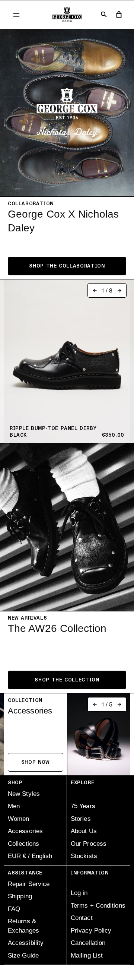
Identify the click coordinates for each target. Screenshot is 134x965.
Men (14, 806)
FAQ (14, 908)
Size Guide (23, 955)
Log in (79, 892)
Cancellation (88, 942)
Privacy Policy (91, 930)
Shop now (35, 762)
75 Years (83, 806)
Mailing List (87, 955)
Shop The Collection (67, 680)
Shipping (20, 896)
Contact (82, 917)
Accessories (25, 831)
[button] (16, 14)
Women (18, 818)
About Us (84, 831)
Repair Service (29, 884)
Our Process (88, 843)
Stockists (84, 856)
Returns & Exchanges (23, 926)
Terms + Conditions (98, 905)
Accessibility (26, 942)
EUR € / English (30, 856)
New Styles (24, 793)
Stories (81, 818)
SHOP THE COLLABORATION (67, 266)
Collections (23, 843)
